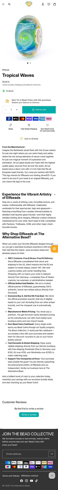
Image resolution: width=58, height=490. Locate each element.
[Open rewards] (54, 248)
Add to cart (40, 109)
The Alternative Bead (20, 485)
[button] (49, 4)
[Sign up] (51, 454)
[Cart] (55, 4)
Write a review (29, 414)
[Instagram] (26, 480)
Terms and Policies (10, 476)
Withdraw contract (29, 475)
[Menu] (3, 4)
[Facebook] (21, 480)
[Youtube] (31, 480)
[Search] (9, 4)
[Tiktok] (36, 480)
